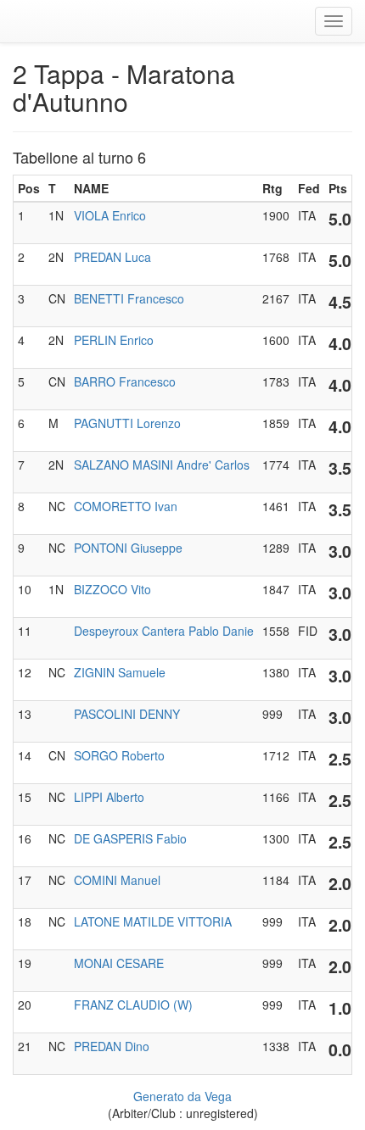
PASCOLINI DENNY (127, 713)
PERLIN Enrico (114, 339)
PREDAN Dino (111, 1046)
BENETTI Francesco (129, 298)
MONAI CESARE (119, 963)
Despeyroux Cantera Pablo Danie (164, 630)
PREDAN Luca (112, 256)
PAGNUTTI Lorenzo (127, 423)
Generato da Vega (182, 1096)
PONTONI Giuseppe (128, 547)
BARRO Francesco (125, 381)
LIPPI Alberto (109, 796)
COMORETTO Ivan (125, 506)
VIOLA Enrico (110, 215)
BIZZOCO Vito (112, 589)
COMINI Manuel (117, 879)
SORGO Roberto (119, 755)
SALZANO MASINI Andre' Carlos (162, 464)
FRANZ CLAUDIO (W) (133, 1004)
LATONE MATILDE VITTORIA (153, 921)
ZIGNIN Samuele (120, 672)
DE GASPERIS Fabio (130, 838)
